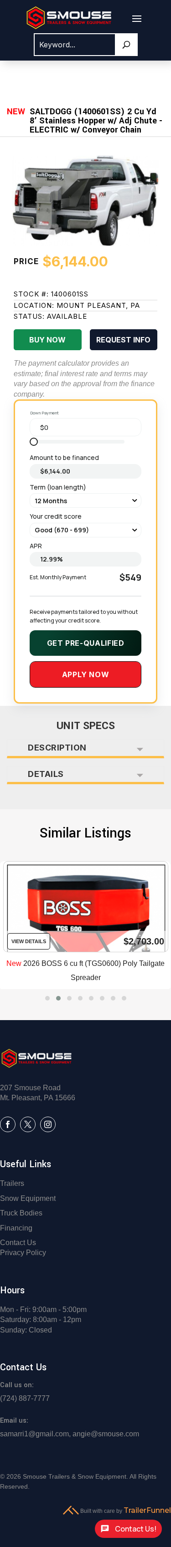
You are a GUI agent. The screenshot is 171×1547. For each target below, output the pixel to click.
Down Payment (44, 413)
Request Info (123, 339)
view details (28, 941)
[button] (47, 998)
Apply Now (85, 674)
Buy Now (47, 339)
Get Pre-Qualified (85, 643)
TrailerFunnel (147, 1510)
